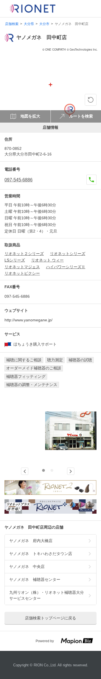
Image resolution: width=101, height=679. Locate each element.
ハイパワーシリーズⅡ (65, 267)
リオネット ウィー (47, 260)
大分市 (44, 24)
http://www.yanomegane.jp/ (28, 320)
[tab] (43, 470)
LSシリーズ (14, 260)
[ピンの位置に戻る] (90, 99)
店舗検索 (12, 24)
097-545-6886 (18, 179)
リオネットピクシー (22, 273)
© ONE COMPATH (54, 49)
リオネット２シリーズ (24, 253)
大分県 (29, 24)
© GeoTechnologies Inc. (82, 49)
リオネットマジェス (22, 267)
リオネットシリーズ (67, 253)
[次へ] (70, 471)
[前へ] (24, 471)
